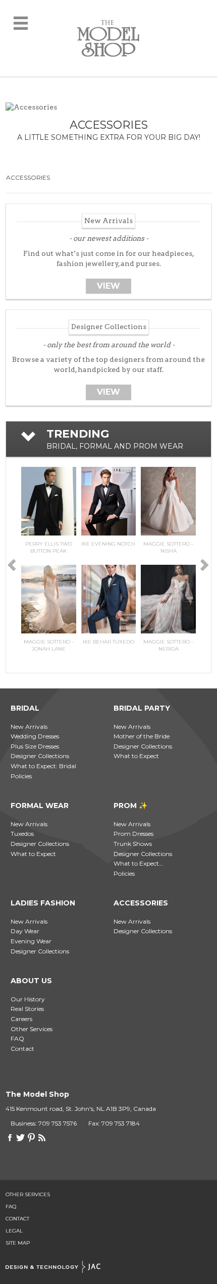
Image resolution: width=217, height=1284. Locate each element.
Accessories (28, 177)
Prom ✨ (130, 805)
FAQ (17, 1038)
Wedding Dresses (35, 736)
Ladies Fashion (43, 902)
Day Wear (25, 931)
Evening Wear (31, 941)
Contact (22, 1048)
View (108, 286)
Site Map (18, 1243)
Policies (21, 776)
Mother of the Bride (142, 736)
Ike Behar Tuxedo (108, 641)
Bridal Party (142, 708)
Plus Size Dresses (35, 746)
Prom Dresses (133, 833)
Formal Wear (40, 805)
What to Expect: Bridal (43, 766)
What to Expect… (138, 863)
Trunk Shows (133, 843)
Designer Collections (40, 756)
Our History (28, 999)
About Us (31, 980)
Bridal (25, 708)
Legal (14, 1231)
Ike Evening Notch (108, 544)
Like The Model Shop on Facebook (10, 1137)
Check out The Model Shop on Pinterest (31, 1137)
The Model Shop (108, 38)
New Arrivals (29, 726)
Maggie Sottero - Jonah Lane (49, 645)
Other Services (31, 1029)
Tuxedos (22, 833)
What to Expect (136, 756)
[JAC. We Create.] (53, 1267)
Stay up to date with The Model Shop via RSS (41, 1137)
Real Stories (27, 1008)
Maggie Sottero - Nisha (168, 547)
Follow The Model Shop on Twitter (20, 1137)
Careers (21, 1019)
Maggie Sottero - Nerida (168, 645)
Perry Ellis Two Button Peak (48, 547)
